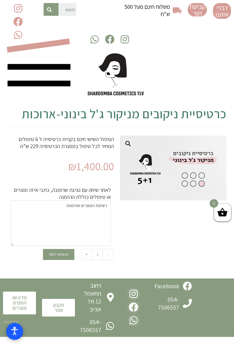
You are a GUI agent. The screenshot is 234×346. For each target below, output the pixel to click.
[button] (222, 11)
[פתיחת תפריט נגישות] (14, 331)
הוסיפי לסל (58, 254)
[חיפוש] (51, 9)
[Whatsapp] (18, 34)
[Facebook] (18, 21)
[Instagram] (18, 8)
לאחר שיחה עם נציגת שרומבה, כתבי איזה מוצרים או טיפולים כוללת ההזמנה (62, 193)
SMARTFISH (11, 322)
